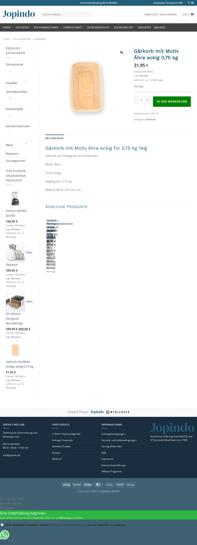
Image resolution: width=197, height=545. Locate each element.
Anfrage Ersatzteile (62, 440)
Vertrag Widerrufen (111, 446)
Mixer (6, 27)
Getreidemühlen (98, 27)
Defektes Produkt (61, 446)
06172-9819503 (109, 2)
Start (6, 39)
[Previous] (47, 248)
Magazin (159, 27)
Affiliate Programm (111, 471)
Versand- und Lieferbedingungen (118, 440)
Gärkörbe (40, 39)
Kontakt (56, 452)
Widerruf (57, 459)
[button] (160, 14)
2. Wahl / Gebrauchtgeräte (66, 433)
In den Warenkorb (172, 101)
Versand (15, 229)
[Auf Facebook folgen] (189, 3)
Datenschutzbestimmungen (67, 525)
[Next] (57, 248)
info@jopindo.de (11, 455)
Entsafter (22, 27)
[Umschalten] (10, 71)
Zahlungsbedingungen (113, 433)
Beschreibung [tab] (54, 138)
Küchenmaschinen (46, 27)
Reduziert (144, 27)
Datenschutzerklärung (113, 465)
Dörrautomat (72, 27)
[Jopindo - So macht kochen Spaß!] (19, 14)
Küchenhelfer (123, 27)
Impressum (107, 459)
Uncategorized (15, 161)
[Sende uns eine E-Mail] (192, 3)
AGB (103, 452)
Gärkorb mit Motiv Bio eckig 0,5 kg (51, 229)
